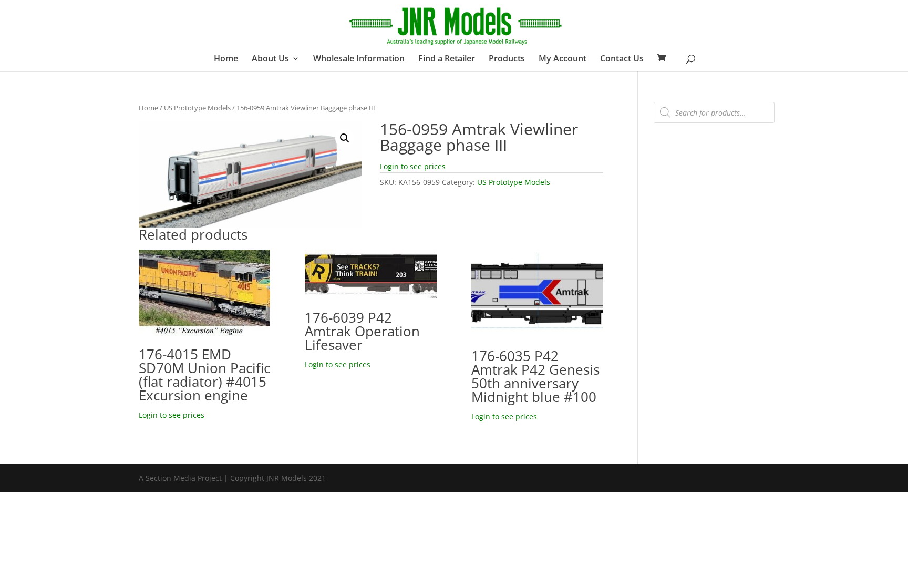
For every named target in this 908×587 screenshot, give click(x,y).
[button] (344, 138)
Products (507, 59)
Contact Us (622, 59)
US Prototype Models (197, 107)
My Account (562, 59)
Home (226, 59)
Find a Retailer (446, 59)
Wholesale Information (359, 59)
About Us (270, 59)
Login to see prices (413, 166)
